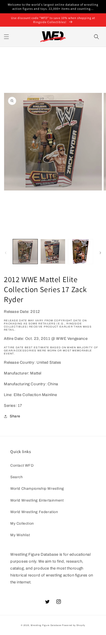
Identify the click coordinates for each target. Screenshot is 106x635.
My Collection (22, 523)
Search (16, 477)
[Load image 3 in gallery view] (80, 251)
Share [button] (15, 416)
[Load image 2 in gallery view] (53, 251)
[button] (6, 36)
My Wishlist (20, 535)
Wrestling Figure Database (46, 625)
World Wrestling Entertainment (37, 500)
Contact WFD (22, 465)
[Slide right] (100, 252)
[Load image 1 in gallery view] (25, 251)
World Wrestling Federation (34, 512)
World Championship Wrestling (37, 488)
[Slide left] (5, 252)
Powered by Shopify (73, 625)
